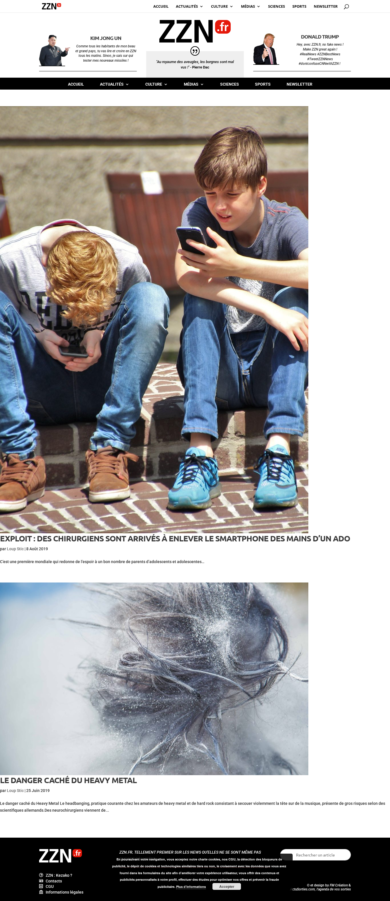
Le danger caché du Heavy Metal (68, 780)
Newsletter (299, 84)
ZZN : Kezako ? (57, 875)
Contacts (52, 881)
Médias (191, 84)
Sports (263, 84)
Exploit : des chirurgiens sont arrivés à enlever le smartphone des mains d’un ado (175, 538)
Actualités (112, 84)
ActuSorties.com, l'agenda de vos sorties (320, 889)
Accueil (76, 84)
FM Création (339, 885)
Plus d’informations (191, 886)
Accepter (226, 886)
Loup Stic (15, 549)
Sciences (229, 84)
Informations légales (63, 892)
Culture (153, 84)
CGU (48, 886)
